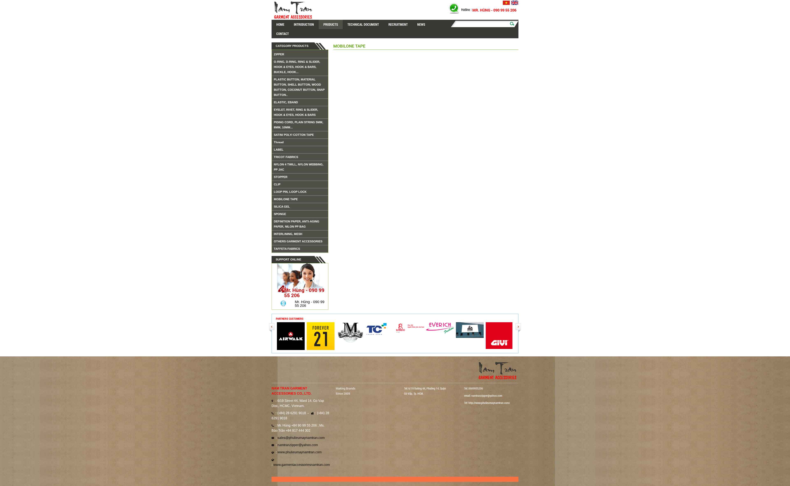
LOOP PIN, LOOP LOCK (290, 191)
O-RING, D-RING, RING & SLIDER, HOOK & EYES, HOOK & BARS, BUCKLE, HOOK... (297, 67)
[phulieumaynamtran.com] (291, 335)
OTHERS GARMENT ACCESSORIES (298, 241)
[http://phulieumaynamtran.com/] (321, 335)
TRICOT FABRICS (286, 157)
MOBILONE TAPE (286, 199)
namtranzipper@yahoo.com (298, 445)
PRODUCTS (330, 24)
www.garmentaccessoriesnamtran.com (301, 464)
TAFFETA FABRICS (287, 248)
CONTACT (282, 33)
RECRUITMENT (398, 24)
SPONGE (280, 214)
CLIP (277, 184)
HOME (280, 24)
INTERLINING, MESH (288, 234)
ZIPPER (279, 54)
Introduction (304, 24)
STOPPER (280, 177)
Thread (279, 142)
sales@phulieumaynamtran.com (301, 437)
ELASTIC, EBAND (286, 102)
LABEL (278, 149)
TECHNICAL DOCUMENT (363, 24)
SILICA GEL (282, 206)
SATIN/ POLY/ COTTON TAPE (294, 134)
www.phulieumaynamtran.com (300, 452)
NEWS (421, 24)
